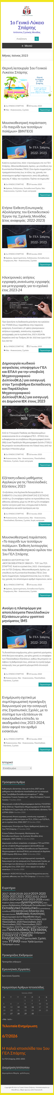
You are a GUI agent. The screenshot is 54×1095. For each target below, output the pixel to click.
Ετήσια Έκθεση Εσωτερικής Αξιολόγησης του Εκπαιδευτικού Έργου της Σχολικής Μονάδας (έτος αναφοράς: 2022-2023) (25, 214)
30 (33, 1013)
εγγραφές (16, 944)
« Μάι (4, 1019)
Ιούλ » (9, 1019)
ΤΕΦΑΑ (5, 942)
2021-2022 (24, 896)
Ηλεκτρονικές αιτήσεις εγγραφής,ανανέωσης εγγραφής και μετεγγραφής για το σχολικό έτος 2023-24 (26, 283)
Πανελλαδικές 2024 (10, 927)
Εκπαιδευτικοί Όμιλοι (32, 188)
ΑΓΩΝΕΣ (46, 900)
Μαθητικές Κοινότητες (30, 913)
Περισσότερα (45, 110)
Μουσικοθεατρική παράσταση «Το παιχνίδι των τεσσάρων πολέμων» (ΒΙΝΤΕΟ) (24, 127)
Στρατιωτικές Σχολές (34, 938)
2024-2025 (22, 899)
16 (33, 1007)
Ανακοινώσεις (11, 458)
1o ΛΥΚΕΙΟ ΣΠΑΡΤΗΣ (15, 106)
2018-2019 (23, 893)
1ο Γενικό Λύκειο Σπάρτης (27, 25)
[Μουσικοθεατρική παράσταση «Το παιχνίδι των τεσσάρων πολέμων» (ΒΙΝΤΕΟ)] (27, 137)
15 (26, 1007)
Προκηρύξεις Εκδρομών (32, 932)
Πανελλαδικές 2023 (31, 924)
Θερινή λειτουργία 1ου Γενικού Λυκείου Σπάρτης (24, 70)
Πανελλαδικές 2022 (11, 924)
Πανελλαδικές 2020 (12, 921)
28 (18, 1013)
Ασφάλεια (6, 903)
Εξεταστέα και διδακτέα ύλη (27, 910)
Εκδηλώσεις (18, 188)
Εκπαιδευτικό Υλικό (42, 905)
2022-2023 (39, 896)
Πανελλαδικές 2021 (32, 921)
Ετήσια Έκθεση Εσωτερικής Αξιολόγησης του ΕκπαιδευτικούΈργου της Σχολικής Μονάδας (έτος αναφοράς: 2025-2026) (22, 836)
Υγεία (31, 941)
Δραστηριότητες (19, 258)
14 (18, 1007)
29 (26, 1013)
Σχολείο (25, 110)
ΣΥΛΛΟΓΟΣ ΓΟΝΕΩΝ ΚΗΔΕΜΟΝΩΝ (17, 936)
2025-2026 (35, 899)
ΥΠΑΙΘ (14, 941)
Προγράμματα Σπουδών (11, 933)
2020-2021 (9, 896)
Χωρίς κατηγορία (29, 191)
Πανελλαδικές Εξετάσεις (13, 520)
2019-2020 (38, 893)
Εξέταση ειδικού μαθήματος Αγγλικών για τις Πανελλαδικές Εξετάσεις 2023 (24, 482)
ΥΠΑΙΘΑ (24, 942)
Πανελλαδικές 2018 (21, 919)
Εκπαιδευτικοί (43, 258)
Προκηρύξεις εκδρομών (11, 961)
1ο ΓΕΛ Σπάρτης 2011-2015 (13, 1059)
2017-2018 (9, 893)
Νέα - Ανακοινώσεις (14, 110)
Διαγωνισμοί (15, 902)
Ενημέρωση (8, 260)
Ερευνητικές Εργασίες (9, 914)
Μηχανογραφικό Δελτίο (12, 917)
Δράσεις (9, 188)
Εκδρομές (26, 905)
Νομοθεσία (28, 916)
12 (4, 1007)
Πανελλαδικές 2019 (37, 919)
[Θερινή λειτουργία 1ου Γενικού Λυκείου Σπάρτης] (27, 78)
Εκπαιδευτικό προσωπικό (19, 908)
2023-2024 (9, 899)
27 (11, 1013)
